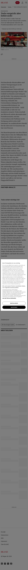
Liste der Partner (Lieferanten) (9, 298)
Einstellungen (14, 303)
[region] (14, 285)
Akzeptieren (14, 307)
